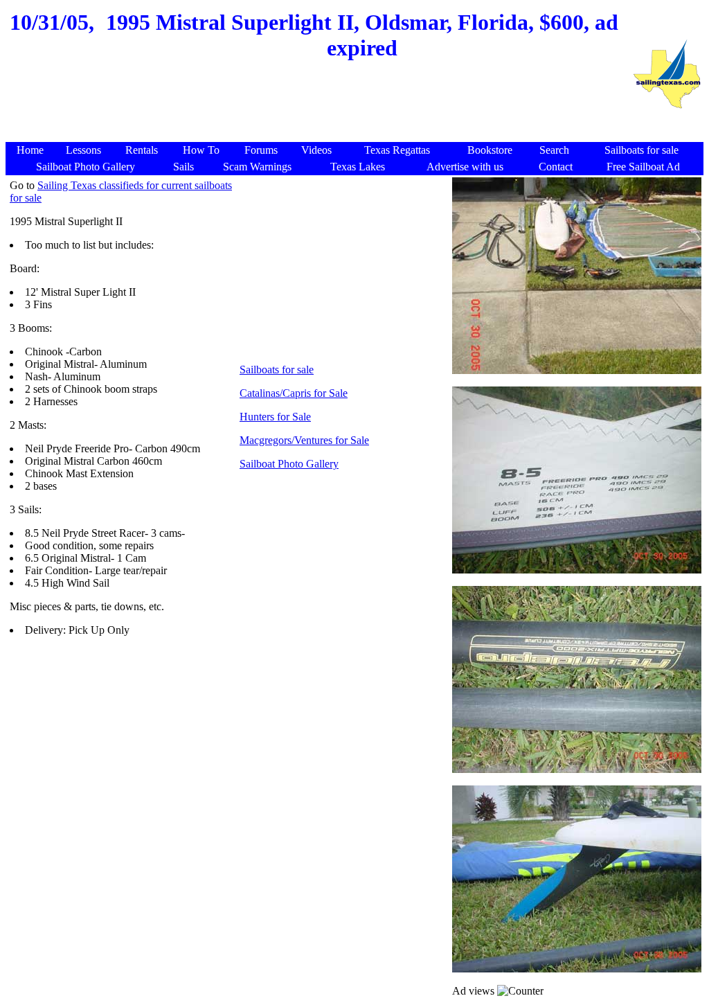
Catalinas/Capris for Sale (294, 393)
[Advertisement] (318, 109)
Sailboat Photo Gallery (289, 464)
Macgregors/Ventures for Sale (304, 440)
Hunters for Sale (275, 417)
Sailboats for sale (277, 369)
